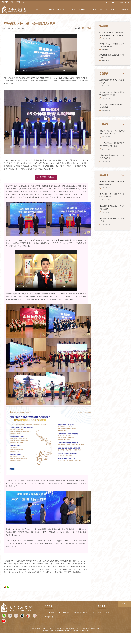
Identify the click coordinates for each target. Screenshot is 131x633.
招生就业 (103, 9)
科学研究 (82, 9)
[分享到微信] (8, 587)
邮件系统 (66, 612)
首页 (83, 28)
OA (59, 612)
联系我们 (109, 612)
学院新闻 (88, 28)
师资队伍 (61, 9)
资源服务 (125, 9)
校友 (24, 2)
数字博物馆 (49, 617)
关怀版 (127, 2)
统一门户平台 (50, 612)
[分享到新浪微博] (5, 587)
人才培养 (71, 9)
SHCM (5, 2)
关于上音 (39, 9)
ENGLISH (114, 2)
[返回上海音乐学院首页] (14, 8)
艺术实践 (93, 9)
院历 (99, 612)
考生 (29, 2)
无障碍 (121, 2)
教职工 (18, 2)
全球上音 (114, 9)
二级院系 (50, 9)
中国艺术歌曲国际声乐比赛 (84, 612)
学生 (11, 2)
